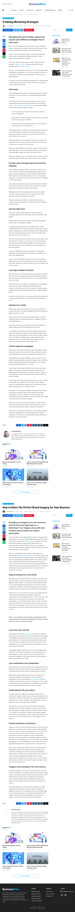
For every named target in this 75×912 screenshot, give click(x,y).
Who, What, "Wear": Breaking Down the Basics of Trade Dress (67, 50)
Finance (21, 10)
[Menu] (3, 10)
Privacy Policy (49, 891)
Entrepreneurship (36, 891)
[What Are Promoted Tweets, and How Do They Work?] (13, 475)
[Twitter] (4, 43)
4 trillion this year (25, 66)
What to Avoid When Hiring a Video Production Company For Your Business (67, 73)
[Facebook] (4, 40)
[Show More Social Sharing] (35, 30)
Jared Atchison (10, 25)
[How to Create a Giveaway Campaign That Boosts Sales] (37, 475)
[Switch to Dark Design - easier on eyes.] (70, 10)
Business (14, 10)
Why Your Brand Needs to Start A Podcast (12, 463)
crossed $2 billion (19, 64)
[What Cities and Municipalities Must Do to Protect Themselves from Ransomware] (56, 60)
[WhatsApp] (4, 56)
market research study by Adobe (22, 105)
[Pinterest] (4, 50)
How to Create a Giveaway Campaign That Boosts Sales (37, 483)
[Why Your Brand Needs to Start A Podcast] (13, 454)
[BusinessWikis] (37, 4)
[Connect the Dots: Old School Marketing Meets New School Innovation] (37, 454)
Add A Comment (25, 492)
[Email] (4, 53)
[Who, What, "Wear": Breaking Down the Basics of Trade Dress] (56, 50)
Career (60, 10)
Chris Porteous (10, 511)
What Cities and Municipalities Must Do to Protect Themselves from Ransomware (66, 61)
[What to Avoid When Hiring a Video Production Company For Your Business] (56, 73)
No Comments (40, 25)
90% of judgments (35, 679)
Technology (29, 10)
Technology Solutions (37, 900)
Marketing (39, 10)
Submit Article (49, 896)
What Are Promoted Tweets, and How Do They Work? (13, 483)
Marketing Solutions (36, 898)
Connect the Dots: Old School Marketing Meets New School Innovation (37, 463)
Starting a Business (36, 893)
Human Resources (50, 10)
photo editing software (27, 555)
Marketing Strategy (8, 18)
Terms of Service (50, 893)
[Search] (72, 10)
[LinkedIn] (4, 47)
